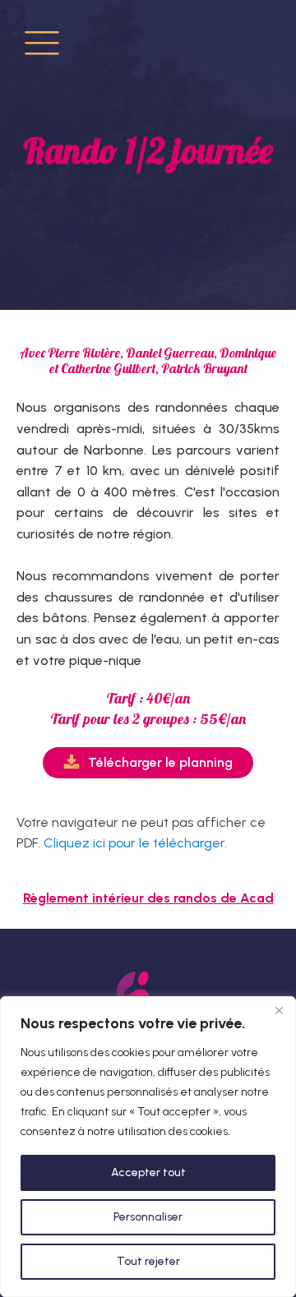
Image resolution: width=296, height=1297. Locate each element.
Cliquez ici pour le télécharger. (135, 843)
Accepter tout (148, 1172)
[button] (148, 762)
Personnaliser (148, 1217)
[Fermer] (279, 1010)
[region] (148, 1146)
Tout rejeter (148, 1261)
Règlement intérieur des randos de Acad (148, 898)
